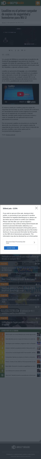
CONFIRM (11, 248)
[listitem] (20, 242)
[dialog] (20, 229)
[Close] (37, 209)
